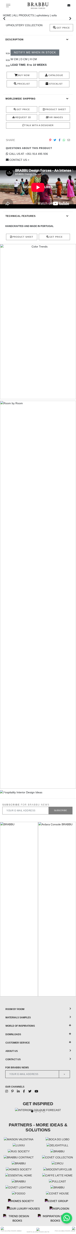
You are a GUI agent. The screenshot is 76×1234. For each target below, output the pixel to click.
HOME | (8, 15)
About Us (11, 1051)
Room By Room (14, 1009)
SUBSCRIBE (60, 810)
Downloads (13, 1034)
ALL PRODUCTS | (24, 15)
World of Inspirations (20, 1026)
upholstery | (43, 15)
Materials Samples (18, 1017)
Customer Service (17, 1042)
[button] (4, 18)
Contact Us (13, 1059)
